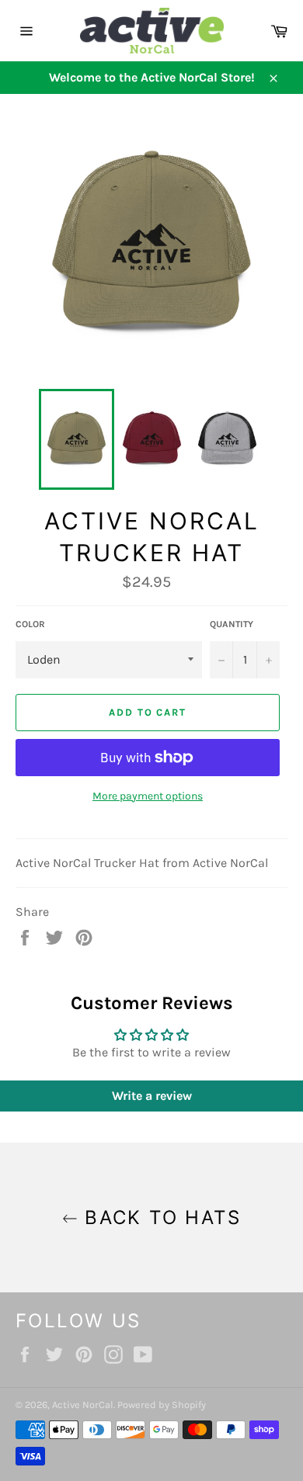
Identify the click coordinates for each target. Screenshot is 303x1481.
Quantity (231, 624)
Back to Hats (159, 1217)
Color (30, 624)
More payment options (147, 796)
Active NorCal (82, 1404)
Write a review (152, 1095)
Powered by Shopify (161, 1404)
